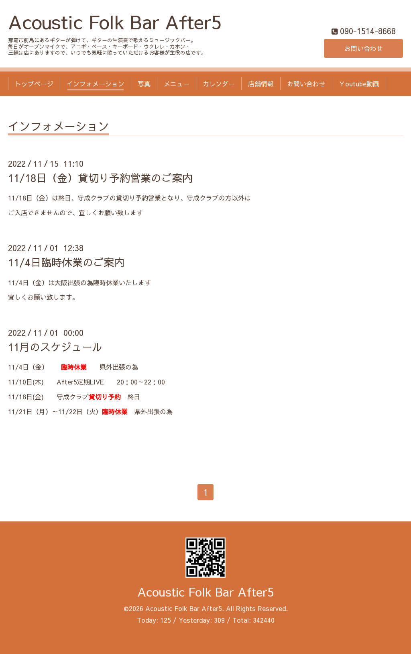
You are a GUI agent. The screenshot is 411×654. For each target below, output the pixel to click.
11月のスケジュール (55, 346)
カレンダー (219, 83)
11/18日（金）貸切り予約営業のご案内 (100, 177)
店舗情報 (261, 83)
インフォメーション (95, 83)
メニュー (176, 83)
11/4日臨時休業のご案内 (66, 262)
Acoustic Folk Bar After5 (115, 21)
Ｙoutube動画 (359, 83)
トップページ (34, 83)
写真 (144, 83)
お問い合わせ (363, 48)
